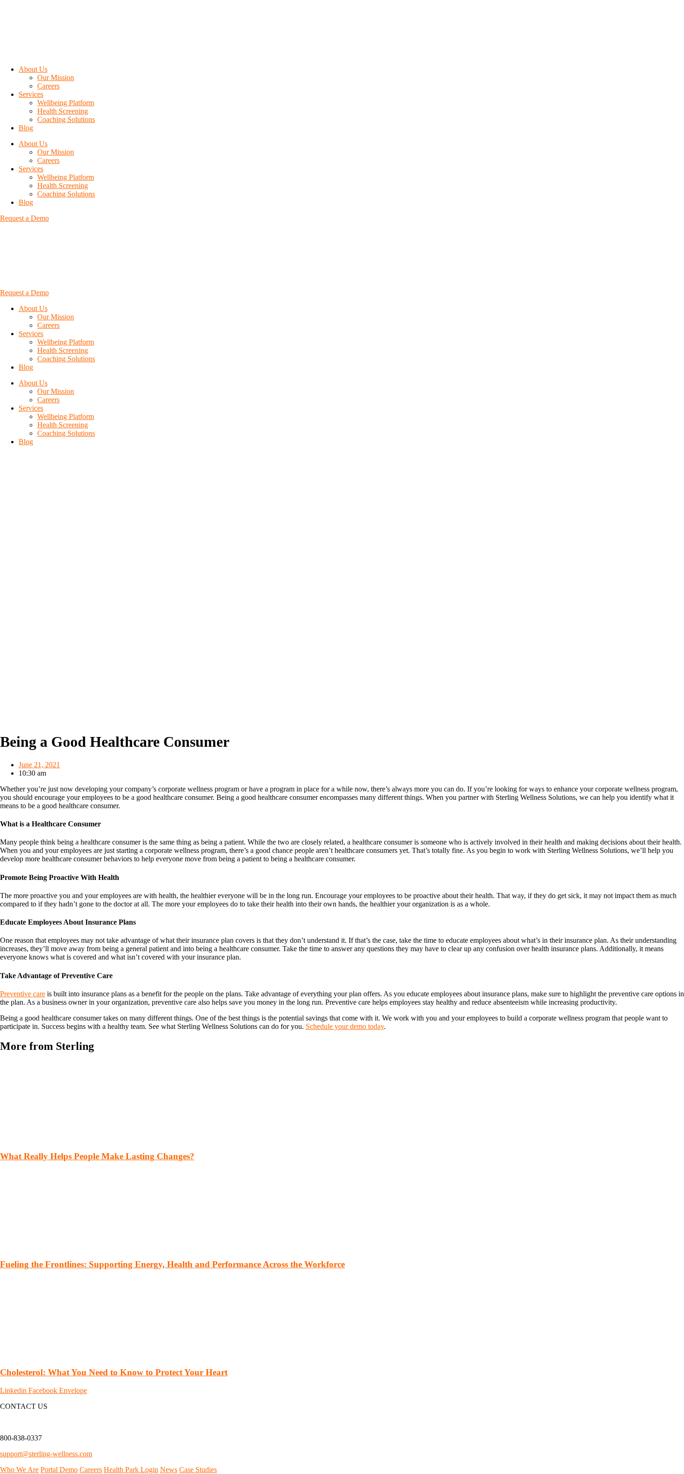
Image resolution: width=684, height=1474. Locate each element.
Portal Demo (59, 1470)
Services (31, 94)
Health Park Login (131, 1470)
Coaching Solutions (66, 119)
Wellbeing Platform (65, 103)
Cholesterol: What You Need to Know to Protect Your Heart (114, 1372)
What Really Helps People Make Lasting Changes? (97, 1156)
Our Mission (55, 77)
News (168, 1470)
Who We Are (19, 1470)
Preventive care (22, 994)
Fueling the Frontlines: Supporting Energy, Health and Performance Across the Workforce (172, 1264)
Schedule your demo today (345, 1026)
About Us (33, 69)
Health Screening (62, 111)
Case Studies (198, 1470)
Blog (26, 128)
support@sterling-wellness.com (46, 1454)
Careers (48, 86)
